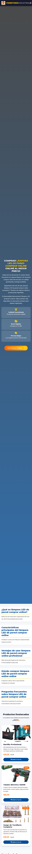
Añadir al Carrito (16, 759)
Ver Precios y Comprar (15, 348)
